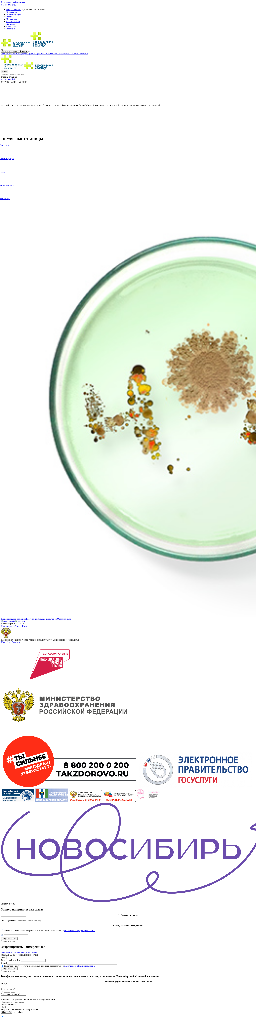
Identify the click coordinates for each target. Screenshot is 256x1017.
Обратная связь (64, 619)
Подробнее (6, 642)
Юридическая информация (13, 619)
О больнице (6, 54)
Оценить (16, 642)
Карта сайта (31, 619)
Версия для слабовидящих (13, 2)
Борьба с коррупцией (47, 619)
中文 (14, 5)
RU (2, 5)
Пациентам (39, 54)
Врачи (31, 54)
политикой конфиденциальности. (79, 930)
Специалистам (52, 54)
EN (6, 5)
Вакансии (83, 54)
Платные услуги (20, 54)
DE (9, 5)
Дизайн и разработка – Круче (14, 626)
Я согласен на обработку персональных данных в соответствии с (49, 930)
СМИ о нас (73, 54)
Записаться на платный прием (14, 51)
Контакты (63, 54)
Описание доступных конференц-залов (19, 952)
